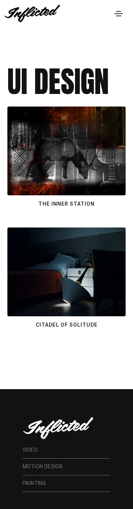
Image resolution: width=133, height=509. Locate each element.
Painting (34, 483)
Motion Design (42, 466)
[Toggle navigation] (119, 13)
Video (30, 450)
